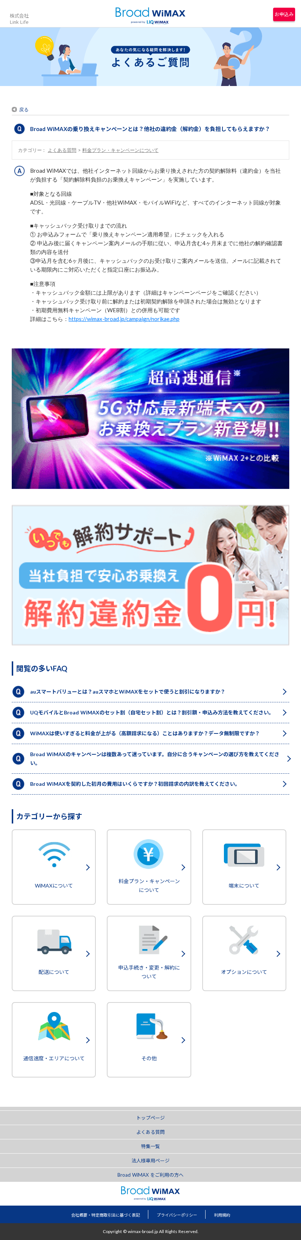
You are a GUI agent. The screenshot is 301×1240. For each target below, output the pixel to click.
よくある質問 (62, 150)
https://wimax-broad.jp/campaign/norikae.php (124, 318)
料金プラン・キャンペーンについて (120, 150)
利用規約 (222, 1215)
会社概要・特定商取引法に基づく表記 (105, 1215)
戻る (24, 109)
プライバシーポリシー (177, 1215)
